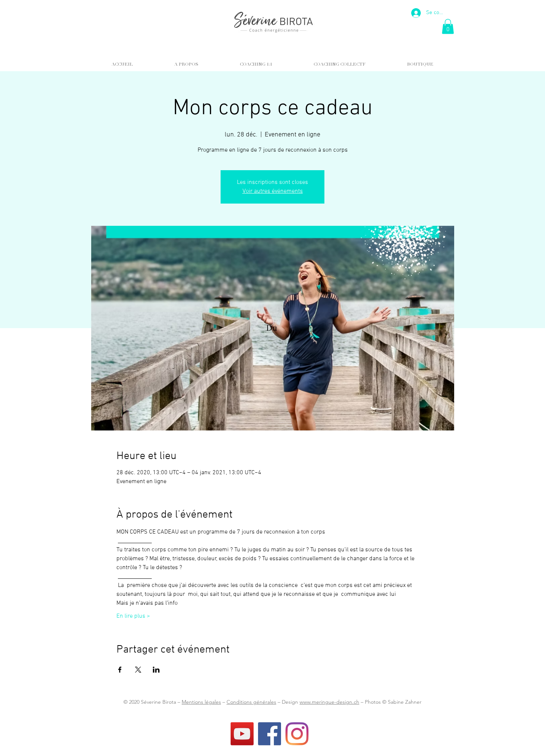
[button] (448, 26)
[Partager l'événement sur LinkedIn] (156, 670)
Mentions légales (201, 702)
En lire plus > (133, 616)
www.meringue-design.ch (329, 702)
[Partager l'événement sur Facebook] (119, 670)
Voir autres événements (272, 191)
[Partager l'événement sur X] (138, 670)
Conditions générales (251, 702)
